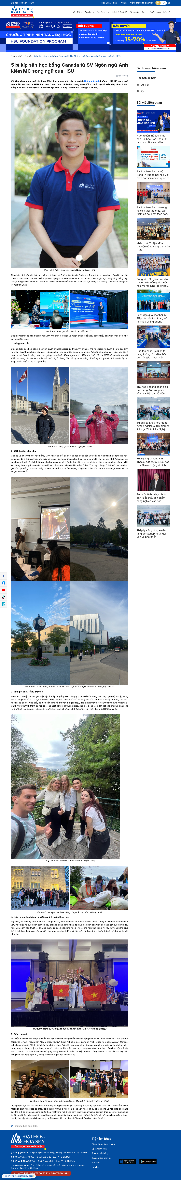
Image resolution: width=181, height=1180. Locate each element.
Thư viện (96, 1162)
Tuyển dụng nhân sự (101, 1158)
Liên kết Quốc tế (119, 12)
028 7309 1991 (60, 1173)
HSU (35, 1126)
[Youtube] (3, 590)
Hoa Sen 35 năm (109, 2)
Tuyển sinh (102, 12)
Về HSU (76, 12)
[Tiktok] (3, 597)
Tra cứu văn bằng (100, 1153)
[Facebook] (3, 583)
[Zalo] (3, 604)
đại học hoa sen (23, 1126)
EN (163, 3)
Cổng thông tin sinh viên (141, 2)
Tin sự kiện (143, 84)
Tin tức (28, 56)
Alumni (124, 2)
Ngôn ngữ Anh (91, 81)
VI (158, 3)
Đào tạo (88, 12)
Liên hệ (166, 12)
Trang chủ (16, 56)
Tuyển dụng (155, 12)
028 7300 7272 (39, 1173)
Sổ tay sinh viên (137, 12)
